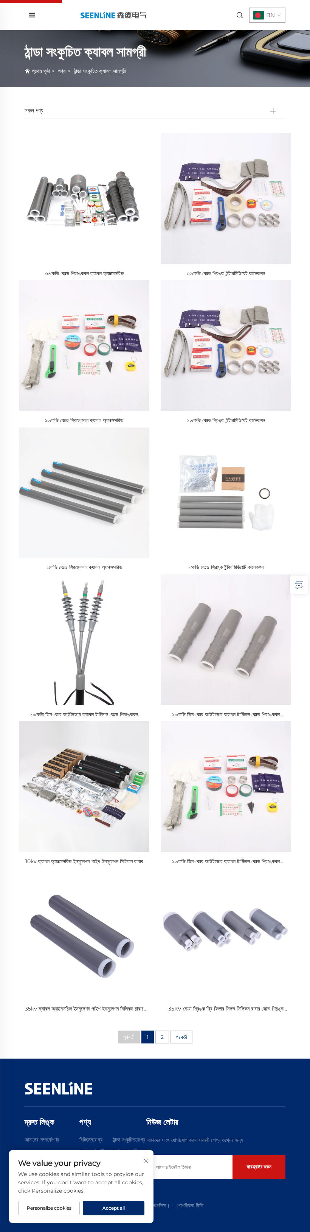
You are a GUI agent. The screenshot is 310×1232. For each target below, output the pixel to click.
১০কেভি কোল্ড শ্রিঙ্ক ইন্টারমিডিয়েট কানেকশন (226, 420)
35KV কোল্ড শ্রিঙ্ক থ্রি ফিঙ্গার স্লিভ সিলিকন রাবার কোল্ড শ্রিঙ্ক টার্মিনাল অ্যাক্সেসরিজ (226, 1009)
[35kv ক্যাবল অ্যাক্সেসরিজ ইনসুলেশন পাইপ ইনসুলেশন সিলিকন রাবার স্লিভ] (84, 933)
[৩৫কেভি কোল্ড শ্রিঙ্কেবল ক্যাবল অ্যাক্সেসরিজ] (84, 197)
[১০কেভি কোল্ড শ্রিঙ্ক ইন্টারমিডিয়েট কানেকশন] (226, 345)
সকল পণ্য (34, 110)
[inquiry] (299, 585)
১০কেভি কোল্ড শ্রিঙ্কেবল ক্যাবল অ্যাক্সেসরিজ (84, 420)
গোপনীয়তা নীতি (190, 1205)
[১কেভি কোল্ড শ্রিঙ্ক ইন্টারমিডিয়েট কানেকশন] (226, 492)
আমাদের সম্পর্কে (38, 1139)
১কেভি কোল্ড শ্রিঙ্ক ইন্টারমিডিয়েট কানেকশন (226, 567)
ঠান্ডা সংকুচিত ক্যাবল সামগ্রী (100, 71)
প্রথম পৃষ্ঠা (41, 71)
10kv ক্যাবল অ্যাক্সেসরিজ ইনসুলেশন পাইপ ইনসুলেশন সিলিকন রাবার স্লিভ (84, 862)
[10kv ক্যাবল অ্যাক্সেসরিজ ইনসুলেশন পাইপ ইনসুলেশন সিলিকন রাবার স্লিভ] (84, 786)
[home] (113, 15)
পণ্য (62, 71)
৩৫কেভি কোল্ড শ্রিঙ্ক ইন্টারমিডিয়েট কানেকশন (226, 273)
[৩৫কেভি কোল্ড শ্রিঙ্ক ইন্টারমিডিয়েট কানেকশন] (226, 197)
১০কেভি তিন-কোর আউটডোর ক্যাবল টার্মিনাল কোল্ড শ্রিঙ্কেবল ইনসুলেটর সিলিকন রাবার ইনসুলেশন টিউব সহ (84, 715)
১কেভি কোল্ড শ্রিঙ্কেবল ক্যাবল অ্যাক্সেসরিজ (84, 567)
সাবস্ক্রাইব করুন (258, 1166)
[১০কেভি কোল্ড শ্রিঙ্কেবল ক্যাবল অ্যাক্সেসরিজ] (84, 345)
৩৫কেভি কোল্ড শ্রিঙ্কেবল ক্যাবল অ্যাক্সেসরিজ (84, 273)
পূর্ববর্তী (129, 1037)
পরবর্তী (181, 1037)
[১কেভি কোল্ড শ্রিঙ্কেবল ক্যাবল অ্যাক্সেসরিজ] (84, 492)
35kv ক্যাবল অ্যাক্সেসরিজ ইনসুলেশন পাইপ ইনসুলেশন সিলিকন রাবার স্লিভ (84, 1009)
